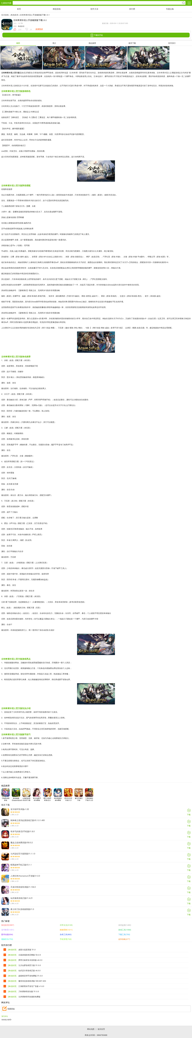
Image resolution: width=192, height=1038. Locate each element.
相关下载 (132, 43)
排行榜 (132, 8)
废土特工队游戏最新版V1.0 (22, 909)
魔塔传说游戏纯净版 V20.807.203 (32, 981)
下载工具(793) (124, 934)
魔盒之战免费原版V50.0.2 (21, 842)
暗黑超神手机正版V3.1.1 (21, 865)
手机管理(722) (66, 939)
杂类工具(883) (66, 934)
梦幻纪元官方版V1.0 (68, 799)
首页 (19, 8)
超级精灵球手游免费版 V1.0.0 (30, 975)
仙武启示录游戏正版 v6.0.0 (29, 970)
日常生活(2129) (66, 925)
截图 (18, 43)
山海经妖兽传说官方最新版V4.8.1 (26, 799)
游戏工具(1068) (124, 929)
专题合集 (170, 8)
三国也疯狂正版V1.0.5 (89, 799)
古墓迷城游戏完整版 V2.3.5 (29, 955)
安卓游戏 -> (6, 14)
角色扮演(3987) (7, 925)
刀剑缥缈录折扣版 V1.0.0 (28, 991)
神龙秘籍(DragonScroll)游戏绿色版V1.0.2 (17, 799)
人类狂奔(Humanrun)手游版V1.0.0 (25, 876)
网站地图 (90, 1029)
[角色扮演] (12, 949)
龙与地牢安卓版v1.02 (19, 809)
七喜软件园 (6, 2)
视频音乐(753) (7, 939)
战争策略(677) (124, 939)
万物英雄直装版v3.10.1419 (6, 799)
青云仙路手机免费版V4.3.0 (37, 799)
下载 (189, 814)
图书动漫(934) (7, 934)
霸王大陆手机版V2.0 (47, 799)
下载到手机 (98, 35)
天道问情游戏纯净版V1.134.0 (23, 887)
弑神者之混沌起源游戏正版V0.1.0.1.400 (27, 820)
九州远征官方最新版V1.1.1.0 (22, 854)
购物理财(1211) (66, 929)
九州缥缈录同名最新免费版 (29, 996)
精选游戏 (57, 8)
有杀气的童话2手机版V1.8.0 (22, 831)
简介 (54, 43)
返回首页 (101, 1029)
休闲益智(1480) (124, 925)
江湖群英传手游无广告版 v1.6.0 (31, 986)
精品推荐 (92, 43)
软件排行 (172, 43)
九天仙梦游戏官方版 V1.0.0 (29, 965)
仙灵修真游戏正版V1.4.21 (21, 898)
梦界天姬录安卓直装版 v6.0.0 (30, 960)
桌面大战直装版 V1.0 (27, 949)
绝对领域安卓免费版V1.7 (58, 799)
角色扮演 (14, 14)
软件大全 (94, 8)
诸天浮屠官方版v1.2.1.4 (79, 799)
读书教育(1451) (7, 929)
